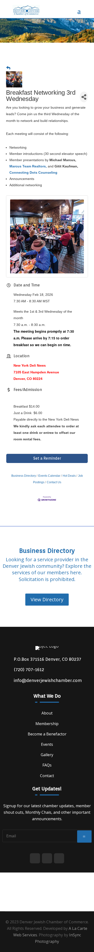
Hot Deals (69, 475)
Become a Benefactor (47, 734)
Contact (47, 775)
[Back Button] (8, 68)
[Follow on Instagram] (59, 858)
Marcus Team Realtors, (28, 166)
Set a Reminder (47, 458)
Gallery (47, 754)
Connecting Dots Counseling (33, 172)
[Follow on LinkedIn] (47, 858)
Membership (47, 723)
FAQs (47, 765)
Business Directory (23, 475)
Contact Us (54, 482)
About (47, 713)
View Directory (47, 599)
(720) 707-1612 (29, 669)
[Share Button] (84, 97)
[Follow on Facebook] (35, 858)
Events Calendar (49, 475)
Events (47, 744)
